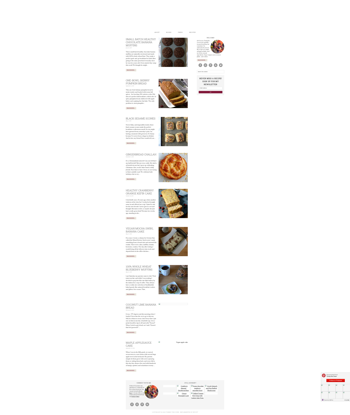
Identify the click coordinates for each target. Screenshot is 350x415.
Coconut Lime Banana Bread (141, 306)
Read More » (131, 70)
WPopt (195, 412)
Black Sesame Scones (140, 118)
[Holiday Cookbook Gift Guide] (169, 393)
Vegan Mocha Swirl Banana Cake (139, 230)
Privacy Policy (135, 396)
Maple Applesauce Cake (138, 344)
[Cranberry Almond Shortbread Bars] (183, 388)
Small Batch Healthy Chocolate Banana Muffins (141, 42)
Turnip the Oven (175, 16)
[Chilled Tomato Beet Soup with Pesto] (197, 395)
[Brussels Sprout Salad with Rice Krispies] (211, 393)
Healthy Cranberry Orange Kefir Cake (140, 192)
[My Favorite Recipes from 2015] (169, 386)
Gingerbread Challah (141, 154)
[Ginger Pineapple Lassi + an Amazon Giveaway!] (183, 394)
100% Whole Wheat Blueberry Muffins (139, 268)
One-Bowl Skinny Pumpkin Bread (138, 82)
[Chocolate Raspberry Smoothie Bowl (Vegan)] (197, 388)
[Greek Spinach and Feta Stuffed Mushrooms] (211, 388)
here (130, 393)
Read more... (202, 60)
